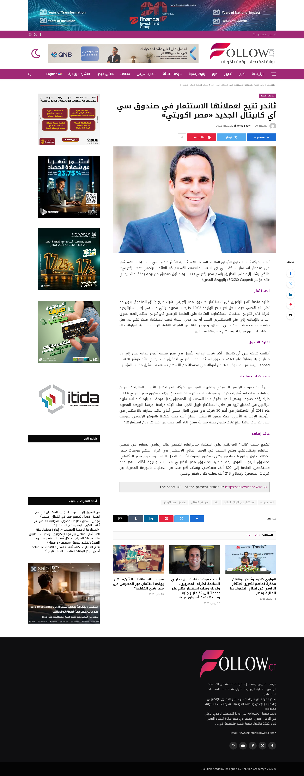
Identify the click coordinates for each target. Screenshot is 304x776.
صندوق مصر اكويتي (174, 502)
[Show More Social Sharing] (182, 137)
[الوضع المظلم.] (36, 53)
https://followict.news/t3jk (246, 487)
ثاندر (216, 502)
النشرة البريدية (79, 74)
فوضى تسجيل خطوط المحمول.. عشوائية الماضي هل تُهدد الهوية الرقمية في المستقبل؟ (67, 523)
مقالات (125, 74)
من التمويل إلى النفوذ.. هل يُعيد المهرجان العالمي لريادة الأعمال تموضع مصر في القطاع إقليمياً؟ (67, 514)
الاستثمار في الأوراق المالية (239, 502)
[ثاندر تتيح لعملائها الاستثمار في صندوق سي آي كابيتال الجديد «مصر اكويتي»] (194, 199)
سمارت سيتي (146, 74)
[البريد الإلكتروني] (290, 315)
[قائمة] (273, 74)
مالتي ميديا (105, 74)
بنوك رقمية (197, 74)
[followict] (241, 53)
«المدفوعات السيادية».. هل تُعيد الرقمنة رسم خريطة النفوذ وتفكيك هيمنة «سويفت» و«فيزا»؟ (66, 540)
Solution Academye (254, 768)
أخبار (242, 74)
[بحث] (30, 74)
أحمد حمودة (267, 502)
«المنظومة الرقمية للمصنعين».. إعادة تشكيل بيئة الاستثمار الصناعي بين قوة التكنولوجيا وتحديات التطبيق (64, 532)
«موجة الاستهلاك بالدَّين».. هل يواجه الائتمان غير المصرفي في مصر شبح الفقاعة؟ (138, 584)
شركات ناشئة (172, 74)
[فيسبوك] (290, 273)
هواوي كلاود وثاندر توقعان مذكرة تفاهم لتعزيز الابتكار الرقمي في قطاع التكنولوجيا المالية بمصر (253, 586)
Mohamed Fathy (240, 126)
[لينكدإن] (290, 294)
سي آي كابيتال (200, 502)
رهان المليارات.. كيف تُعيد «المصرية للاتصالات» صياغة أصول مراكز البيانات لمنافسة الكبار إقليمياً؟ (66, 549)
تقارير (228, 74)
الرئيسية (258, 74)
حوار (215, 74)
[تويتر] (290, 284)
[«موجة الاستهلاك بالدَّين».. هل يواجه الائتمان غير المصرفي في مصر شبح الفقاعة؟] (138, 559)
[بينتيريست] (290, 305)
